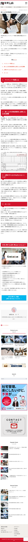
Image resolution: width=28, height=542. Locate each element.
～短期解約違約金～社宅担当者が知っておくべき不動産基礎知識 (18, 476)
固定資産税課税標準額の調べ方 (15, 454)
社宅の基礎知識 (5, 325)
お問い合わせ (3, 530)
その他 (15, 535)
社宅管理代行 (16, 532)
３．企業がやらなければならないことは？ (12, 69)
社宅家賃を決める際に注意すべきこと (16, 461)
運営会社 (2, 528)
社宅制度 (15, 530)
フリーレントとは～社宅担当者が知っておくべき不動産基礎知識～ (7, 357)
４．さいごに (5, 72)
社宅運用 (15, 528)
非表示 (15, 59)
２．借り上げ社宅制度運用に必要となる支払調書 (13, 66)
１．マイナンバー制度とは (8, 63)
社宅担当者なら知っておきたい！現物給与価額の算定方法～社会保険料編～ (18, 448)
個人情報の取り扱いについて (6, 532)
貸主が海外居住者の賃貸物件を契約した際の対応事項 (18, 469)
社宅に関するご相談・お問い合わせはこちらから (13, 297)
